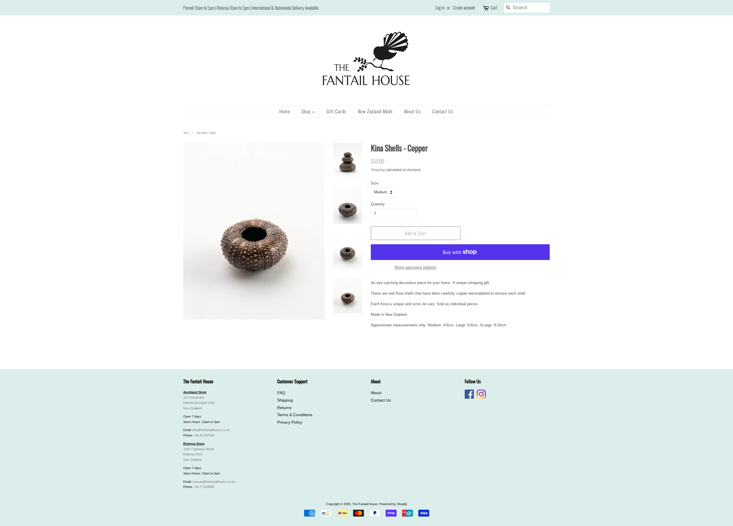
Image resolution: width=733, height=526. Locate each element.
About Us (412, 111)
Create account (464, 7)
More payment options (415, 267)
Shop (307, 111)
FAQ (281, 393)
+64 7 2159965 (204, 487)
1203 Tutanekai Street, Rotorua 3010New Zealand (199, 454)
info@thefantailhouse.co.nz (211, 430)
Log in (440, 7)
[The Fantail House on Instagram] (481, 397)
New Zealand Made (375, 111)
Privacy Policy (289, 422)
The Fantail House (365, 504)
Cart (494, 7)
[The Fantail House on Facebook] (469, 397)
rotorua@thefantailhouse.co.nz (213, 481)
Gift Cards (336, 111)
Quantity (378, 204)
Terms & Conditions (294, 415)
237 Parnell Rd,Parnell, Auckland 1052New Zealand (199, 403)
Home (284, 111)
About (376, 393)
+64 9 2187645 (204, 435)
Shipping (378, 170)
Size (374, 183)
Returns (284, 408)
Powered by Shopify (393, 504)
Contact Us (443, 111)
